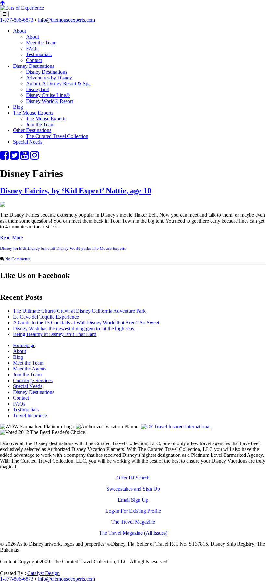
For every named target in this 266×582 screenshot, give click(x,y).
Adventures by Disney (49, 77)
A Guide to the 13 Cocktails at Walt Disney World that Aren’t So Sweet (86, 322)
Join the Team (40, 124)
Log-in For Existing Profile (133, 511)
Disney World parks (73, 248)
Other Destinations (32, 130)
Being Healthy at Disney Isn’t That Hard (54, 334)
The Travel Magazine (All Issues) (133, 533)
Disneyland (37, 89)
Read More (11, 237)
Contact (34, 60)
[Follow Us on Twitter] (14, 157)
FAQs (32, 48)
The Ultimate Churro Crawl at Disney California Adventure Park (79, 311)
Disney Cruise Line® (48, 95)
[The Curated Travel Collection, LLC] (22, 8)
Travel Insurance (30, 415)
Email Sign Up (133, 500)
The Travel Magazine (133, 522)
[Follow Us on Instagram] (34, 157)
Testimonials (39, 54)
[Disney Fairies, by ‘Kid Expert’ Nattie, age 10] (2, 205)
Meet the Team (41, 42)
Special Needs (27, 142)
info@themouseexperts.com (66, 20)
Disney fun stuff (41, 248)
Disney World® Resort (49, 101)
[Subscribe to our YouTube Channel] (24, 157)
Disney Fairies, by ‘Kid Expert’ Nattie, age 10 (75, 191)
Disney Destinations (33, 66)
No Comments (17, 258)
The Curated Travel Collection (57, 136)
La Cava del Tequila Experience (46, 317)
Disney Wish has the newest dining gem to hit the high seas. (74, 328)
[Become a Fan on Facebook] (4, 157)
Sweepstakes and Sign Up (133, 488)
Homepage (24, 345)
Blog (18, 107)
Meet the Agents (29, 368)
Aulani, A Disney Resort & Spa (58, 83)
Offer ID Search (133, 477)
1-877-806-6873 (16, 20)
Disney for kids (13, 248)
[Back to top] (2, 3)
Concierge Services (33, 380)
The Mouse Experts (33, 112)
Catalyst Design (43, 573)
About (19, 31)
